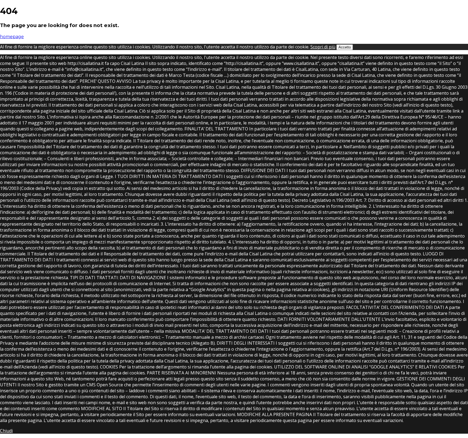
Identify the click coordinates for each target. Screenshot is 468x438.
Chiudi (6, 431)
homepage (12, 36)
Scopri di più (322, 47)
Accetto (345, 47)
